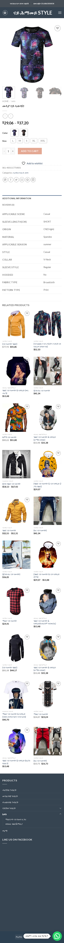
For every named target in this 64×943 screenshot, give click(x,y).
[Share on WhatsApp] (5, 179)
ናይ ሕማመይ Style (32, 12)
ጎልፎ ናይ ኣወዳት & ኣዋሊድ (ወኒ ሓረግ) (15, 391)
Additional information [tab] (16, 198)
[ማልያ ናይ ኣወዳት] (16, 601)
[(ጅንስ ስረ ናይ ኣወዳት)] (16, 555)
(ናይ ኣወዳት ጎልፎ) (9, 344)
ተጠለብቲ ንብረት (10, 802)
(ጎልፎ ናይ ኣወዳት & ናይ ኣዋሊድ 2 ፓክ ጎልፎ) (47, 485)
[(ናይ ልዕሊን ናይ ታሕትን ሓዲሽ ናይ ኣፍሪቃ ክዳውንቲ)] (48, 324)
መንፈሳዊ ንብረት (10, 796)
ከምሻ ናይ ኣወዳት (9, 437)
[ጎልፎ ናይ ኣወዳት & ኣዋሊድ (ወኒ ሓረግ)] (16, 371)
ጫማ (4, 830)
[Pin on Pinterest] (27, 179)
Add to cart (30, 150)
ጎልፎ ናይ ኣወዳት (9, 530)
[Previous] (7, 54)
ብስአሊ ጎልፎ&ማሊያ (14, 824)
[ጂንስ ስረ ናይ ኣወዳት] (48, 371)
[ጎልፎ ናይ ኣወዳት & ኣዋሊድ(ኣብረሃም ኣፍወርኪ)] (48, 601)
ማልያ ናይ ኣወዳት (9, 621)
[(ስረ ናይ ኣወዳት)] (48, 511)
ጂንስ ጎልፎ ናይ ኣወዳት (11, 484)
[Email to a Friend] (22, 179)
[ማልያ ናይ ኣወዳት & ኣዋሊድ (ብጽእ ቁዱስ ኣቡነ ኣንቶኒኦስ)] (16, 694)
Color (5, 133)
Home (5, 101)
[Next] (56, 54)
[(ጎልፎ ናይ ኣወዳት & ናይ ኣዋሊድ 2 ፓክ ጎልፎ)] (48, 464)
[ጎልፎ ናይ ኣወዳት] (16, 511)
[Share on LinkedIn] (33, 179)
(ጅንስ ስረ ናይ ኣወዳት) (11, 574)
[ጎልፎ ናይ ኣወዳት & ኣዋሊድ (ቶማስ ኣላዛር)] (48, 417)
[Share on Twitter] (16, 179)
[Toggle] (60, 808)
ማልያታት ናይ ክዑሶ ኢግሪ (15, 819)
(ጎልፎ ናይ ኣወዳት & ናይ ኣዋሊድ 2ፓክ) (46, 575)
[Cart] (5, 12)
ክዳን (13, 101)
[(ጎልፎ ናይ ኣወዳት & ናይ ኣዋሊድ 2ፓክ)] (48, 555)
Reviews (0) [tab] (8, 205)
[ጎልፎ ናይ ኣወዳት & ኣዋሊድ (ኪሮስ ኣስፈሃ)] (16, 741)
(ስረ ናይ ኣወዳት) (40, 530)
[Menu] (60, 12)
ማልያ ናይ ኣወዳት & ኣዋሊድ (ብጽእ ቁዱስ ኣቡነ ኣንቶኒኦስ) (14, 715)
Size (4, 141)
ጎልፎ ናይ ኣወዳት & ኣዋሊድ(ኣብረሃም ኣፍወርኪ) (45, 622)
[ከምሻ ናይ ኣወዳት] (16, 417)
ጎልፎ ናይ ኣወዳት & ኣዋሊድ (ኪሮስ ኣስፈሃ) (16, 762)
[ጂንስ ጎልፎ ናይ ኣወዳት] (16, 464)
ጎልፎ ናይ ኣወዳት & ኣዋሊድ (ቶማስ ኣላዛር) (45, 438)
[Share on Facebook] (10, 179)
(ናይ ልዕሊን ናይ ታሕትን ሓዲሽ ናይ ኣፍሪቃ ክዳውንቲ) (47, 345)
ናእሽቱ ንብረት (9, 808)
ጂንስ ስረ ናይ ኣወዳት (42, 390)
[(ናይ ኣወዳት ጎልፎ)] (16, 324)
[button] (57, 936)
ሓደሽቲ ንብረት (18, 172)
